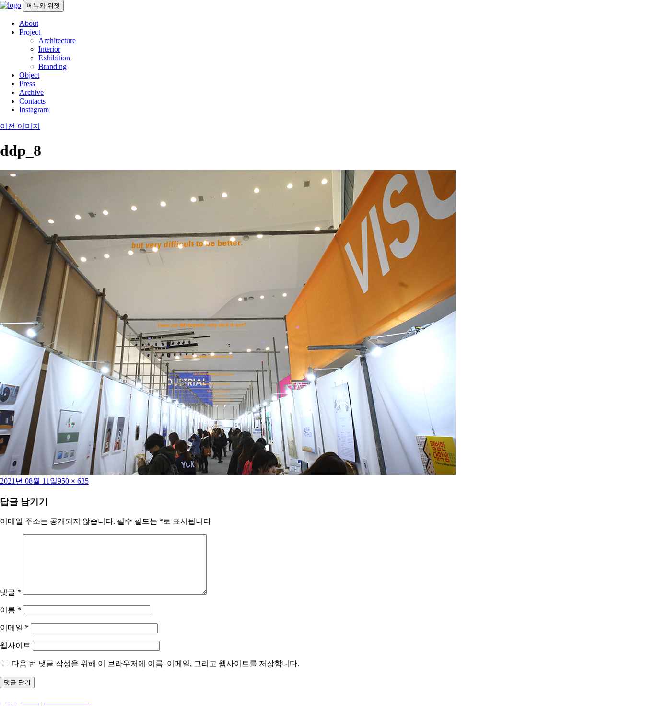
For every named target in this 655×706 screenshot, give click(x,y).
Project (29, 32)
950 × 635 (73, 481)
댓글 (10, 592)
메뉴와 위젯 (43, 5)
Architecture (57, 40)
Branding (52, 66)
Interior (49, 49)
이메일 (14, 628)
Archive (31, 92)
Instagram (34, 109)
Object (29, 75)
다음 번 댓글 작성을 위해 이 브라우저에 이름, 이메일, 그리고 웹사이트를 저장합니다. (155, 664)
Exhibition (54, 58)
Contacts (32, 101)
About (28, 23)
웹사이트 (15, 645)
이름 (10, 610)
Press (27, 84)
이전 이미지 (20, 126)
